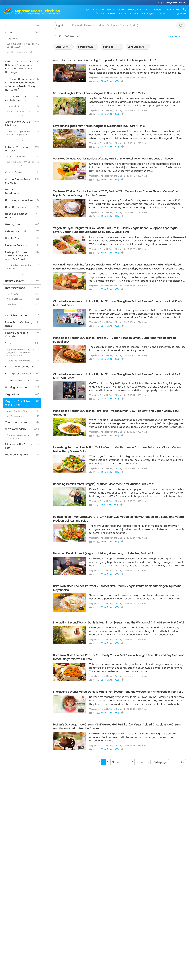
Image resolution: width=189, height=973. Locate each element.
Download (163, 13)
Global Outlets (153, 9)
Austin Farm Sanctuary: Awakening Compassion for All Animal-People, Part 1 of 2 (105, 60)
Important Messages (141, 13)
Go (182, 762)
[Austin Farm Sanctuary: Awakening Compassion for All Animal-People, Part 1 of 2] (69, 73)
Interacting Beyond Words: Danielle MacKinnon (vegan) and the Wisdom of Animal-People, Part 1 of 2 (118, 692)
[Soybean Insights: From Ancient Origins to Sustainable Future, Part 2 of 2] (69, 106)
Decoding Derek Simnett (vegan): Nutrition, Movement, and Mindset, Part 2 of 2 (103, 484)
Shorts (122, 13)
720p (109, 81)
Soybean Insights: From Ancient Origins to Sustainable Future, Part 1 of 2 (99, 126)
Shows (111, 13)
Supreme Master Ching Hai (108, 9)
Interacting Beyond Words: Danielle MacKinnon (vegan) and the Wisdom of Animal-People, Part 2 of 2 (118, 622)
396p (103, 81)
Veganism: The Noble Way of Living (105, 77)
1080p (116, 81)
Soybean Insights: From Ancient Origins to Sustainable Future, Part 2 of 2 (99, 93)
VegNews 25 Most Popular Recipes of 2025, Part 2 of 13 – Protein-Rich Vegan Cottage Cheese (113, 158)
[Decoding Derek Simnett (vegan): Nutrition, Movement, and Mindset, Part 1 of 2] (69, 566)
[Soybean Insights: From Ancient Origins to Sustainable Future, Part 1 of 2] (69, 138)
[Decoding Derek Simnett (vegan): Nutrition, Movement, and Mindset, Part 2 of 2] (69, 496)
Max (87, 9)
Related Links (172, 9)
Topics (100, 13)
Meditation (134, 9)
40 (142, 762)
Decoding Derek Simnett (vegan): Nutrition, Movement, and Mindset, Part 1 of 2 (103, 553)
